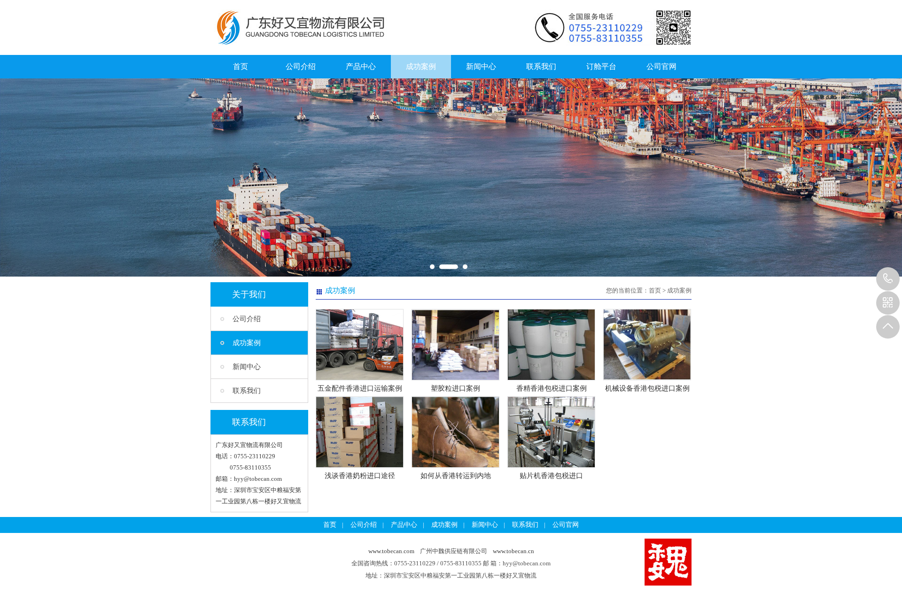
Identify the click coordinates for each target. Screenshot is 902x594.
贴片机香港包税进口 (551, 475)
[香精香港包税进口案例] (551, 378)
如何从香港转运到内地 (455, 475)
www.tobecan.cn (513, 551)
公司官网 (661, 66)
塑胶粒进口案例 (455, 388)
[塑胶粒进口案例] (455, 378)
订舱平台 (601, 66)
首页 (240, 66)
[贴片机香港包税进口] (551, 465)
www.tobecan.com (391, 551)
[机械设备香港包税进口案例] (647, 378)
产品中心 (361, 66)
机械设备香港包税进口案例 (647, 388)
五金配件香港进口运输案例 (360, 388)
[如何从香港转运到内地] (455, 465)
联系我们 (541, 66)
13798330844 (888, 279)
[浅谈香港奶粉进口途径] (360, 465)
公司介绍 (301, 66)
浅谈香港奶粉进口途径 (360, 475)
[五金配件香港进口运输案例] (360, 378)
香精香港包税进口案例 (551, 388)
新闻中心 (481, 66)
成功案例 (421, 66)
